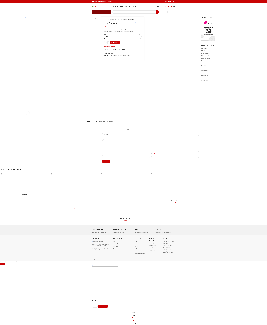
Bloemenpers (25, 194)
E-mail (153, 153)
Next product (141, 19)
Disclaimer (137, 248)
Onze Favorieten (204, 75)
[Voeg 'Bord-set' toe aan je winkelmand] (98, 178)
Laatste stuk (204, 68)
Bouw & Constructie (205, 53)
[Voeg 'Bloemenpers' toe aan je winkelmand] (48, 178)
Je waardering (105, 132)
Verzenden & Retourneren (106, 121)
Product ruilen (152, 250)
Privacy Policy (137, 251)
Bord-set (75, 207)
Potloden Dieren (175, 200)
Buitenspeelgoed (205, 55)
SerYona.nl (163, 12)
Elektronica (203, 60)
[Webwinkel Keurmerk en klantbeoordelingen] (208, 30)
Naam (103, 153)
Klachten (136, 246)
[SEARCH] (157, 12)
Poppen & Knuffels (205, 78)
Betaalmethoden (152, 245)
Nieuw (202, 73)
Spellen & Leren (204, 80)
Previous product (138, 19)
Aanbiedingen (204, 48)
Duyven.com (172, 12)
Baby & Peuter (204, 50)
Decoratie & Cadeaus (205, 58)
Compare (107, 49)
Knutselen (117, 19)
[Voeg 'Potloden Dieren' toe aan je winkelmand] (198, 178)
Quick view (48, 181)
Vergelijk (114, 49)
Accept (2, 263)
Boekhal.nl (115, 251)
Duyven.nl (115, 244)
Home (105, 19)
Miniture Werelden (205, 70)
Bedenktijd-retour (152, 247)
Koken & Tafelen (204, 65)
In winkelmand (114, 42)
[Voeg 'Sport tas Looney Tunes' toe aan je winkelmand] (148, 178)
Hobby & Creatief (110, 19)
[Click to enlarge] (28, 113)
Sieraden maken (123, 19)
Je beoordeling (105, 138)
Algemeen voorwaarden (140, 253)
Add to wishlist (122, 49)
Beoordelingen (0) (91, 121)
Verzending (151, 243)
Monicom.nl (115, 248)
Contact (136, 241)
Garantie (136, 244)
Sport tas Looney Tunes (125, 218)
